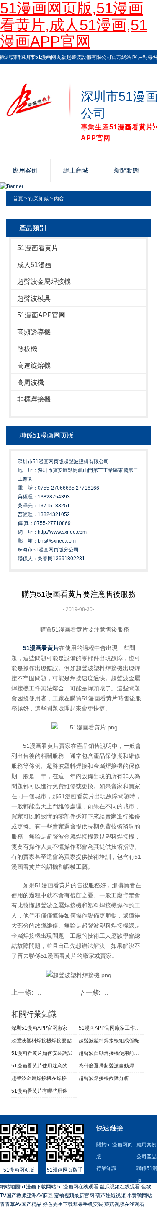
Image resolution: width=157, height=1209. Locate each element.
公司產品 (146, 1156)
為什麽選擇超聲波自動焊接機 (111, 1066)
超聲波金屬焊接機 (44, 281)
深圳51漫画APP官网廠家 (39, 1028)
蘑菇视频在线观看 (124, 1204)
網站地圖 (10, 1187)
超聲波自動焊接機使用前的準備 (111, 1053)
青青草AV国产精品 (20, 1204)
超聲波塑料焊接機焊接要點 (41, 1041)
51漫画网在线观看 (77, 1187)
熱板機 (27, 348)
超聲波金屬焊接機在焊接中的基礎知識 (44, 1078)
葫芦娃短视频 (110, 1196)
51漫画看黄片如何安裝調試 (41, 1053)
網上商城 (75, 170)
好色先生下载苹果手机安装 (73, 1204)
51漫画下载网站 (38, 1187)
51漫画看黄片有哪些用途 (39, 1091)
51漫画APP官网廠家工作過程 (111, 1028)
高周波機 (30, 382)
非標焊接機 (34, 399)
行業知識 (38, 199)
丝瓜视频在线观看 (120, 1187)
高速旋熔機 (34, 365)
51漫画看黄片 (37, 248)
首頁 (18, 199)
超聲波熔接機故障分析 (104, 1078)
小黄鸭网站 (139, 1196)
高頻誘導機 (34, 332)
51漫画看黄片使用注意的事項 (44, 1066)
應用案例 (25, 170)
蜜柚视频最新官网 (74, 1196)
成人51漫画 (34, 264)
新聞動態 (126, 170)
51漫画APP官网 (41, 315)
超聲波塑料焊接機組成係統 (109, 1041)
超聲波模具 (34, 298)
